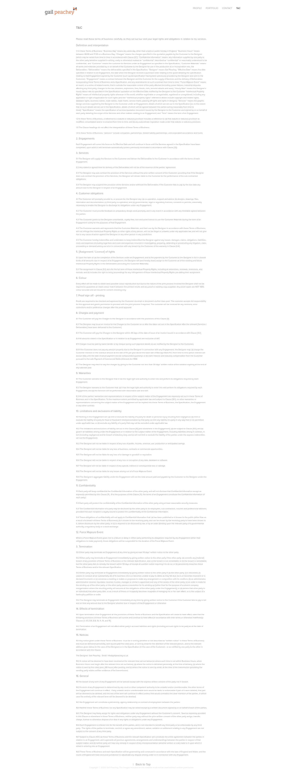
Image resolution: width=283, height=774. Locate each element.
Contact (227, 8)
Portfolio (212, 8)
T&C (238, 8)
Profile (197, 8)
